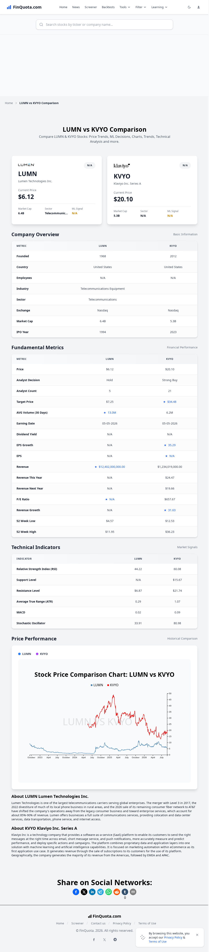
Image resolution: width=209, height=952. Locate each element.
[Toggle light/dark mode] (189, 7)
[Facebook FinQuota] (94, 939)
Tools (123, 7)
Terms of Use (158, 941)
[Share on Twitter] (84, 892)
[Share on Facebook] (76, 892)
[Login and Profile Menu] (198, 7)
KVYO (122, 176)
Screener (91, 7)
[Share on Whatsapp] (108, 892)
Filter (139, 7)
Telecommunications (59, 213)
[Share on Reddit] (116, 892)
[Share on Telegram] (100, 892)
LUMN (27, 174)
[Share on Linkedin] (92, 892)
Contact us (98, 923)
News (76, 7)
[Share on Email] (133, 892)
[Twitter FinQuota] (104, 940)
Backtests (108, 7)
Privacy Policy (122, 923)
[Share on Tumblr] (125, 892)
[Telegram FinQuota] (115, 939)
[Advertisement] (104, 65)
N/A (74, 213)
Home (63, 7)
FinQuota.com (107, 916)
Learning (157, 7)
